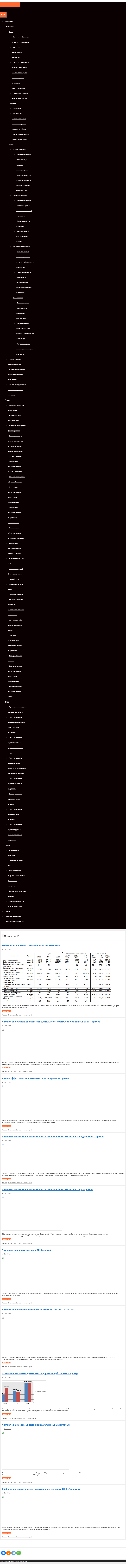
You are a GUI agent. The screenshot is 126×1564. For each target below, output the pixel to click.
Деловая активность (16, 594)
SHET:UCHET (9, 22)
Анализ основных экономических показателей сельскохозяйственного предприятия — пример (53, 1136)
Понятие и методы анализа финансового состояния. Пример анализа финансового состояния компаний (15, 446)
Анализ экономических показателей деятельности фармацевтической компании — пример (51, 1022)
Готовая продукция (19, 149)
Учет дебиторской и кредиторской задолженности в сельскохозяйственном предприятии (24, 282)
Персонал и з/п (18, 298)
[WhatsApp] (18, 1553)
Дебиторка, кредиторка (21, 246)
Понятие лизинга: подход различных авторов (22, 236)
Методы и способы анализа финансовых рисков (15, 625)
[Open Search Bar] (1, 9)
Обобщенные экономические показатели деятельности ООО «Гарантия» (41, 1489)
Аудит (7, 702)
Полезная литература (13, 917)
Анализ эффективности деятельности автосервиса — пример (35, 1078)
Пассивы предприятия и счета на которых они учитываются (17, 390)
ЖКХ (9, 1418)
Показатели (12, 1015)
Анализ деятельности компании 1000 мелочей (26, 1250)
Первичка (12, 103)
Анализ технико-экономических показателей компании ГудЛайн (36, 1425)
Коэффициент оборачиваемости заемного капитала (14, 548)
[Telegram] (13, 1553)
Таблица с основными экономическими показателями (31, 945)
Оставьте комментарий (24, 1015)
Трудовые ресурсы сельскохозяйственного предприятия (24, 349)
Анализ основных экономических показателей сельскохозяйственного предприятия (47, 1189)
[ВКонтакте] (3, 1553)
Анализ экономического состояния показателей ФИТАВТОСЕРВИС (38, 1309)
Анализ (7, 400)
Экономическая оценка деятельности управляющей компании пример (40, 1373)
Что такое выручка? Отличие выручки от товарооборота (15, 574)
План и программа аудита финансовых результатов (15, 784)
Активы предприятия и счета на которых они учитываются (16, 374)
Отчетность (17, 108)
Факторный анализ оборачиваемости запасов (15, 692)
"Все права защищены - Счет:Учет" (15, 1561)
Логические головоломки (14, 922)
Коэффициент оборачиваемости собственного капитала (16, 533)
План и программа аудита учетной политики (15, 814)
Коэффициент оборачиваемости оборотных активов (15, 466)
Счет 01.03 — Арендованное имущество (17, 52)
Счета (11, 32)
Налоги (7, 845)
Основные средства (20, 195)
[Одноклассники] (8, 1553)
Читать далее (6, 1011)
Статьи (7, 911)
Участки (11, 144)
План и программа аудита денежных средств (15, 799)
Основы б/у (9, 27)
